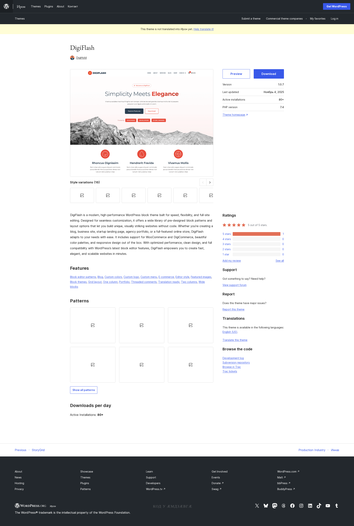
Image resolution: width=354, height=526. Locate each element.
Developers (153, 483)
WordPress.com (288, 471)
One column (110, 281)
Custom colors (113, 276)
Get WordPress (337, 6)
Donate (218, 483)
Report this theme (233, 309)
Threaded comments (144, 281)
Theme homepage (234, 114)
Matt (281, 477)
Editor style (182, 276)
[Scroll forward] (209, 182)
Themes (20, 18)
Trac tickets (230, 371)
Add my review (232, 260)
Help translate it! (204, 29)
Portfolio (124, 281)
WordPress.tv (156, 489)
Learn (149, 471)
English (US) (230, 331)
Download (268, 74)
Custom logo (131, 276)
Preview (236, 74)
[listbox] (141, 345)
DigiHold (81, 57)
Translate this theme (235, 340)
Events (216, 477)
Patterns (85, 489)
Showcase (86, 471)
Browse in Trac (232, 366)
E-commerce (166, 276)
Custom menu (148, 276)
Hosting (19, 483)
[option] (92, 325)
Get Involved (220, 471)
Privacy (19, 489)
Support (151, 477)
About (18, 471)
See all (280, 260)
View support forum (235, 285)
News (18, 477)
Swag (217, 489)
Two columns (189, 281)
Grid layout (95, 281)
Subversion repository (236, 362)
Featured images (201, 276)
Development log (233, 358)
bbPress (284, 483)
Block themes (78, 281)
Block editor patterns (83, 276)
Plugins (84, 483)
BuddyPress (286, 489)
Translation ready (169, 281)
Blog (100, 276)
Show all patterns (83, 390)
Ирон (53, 506)
